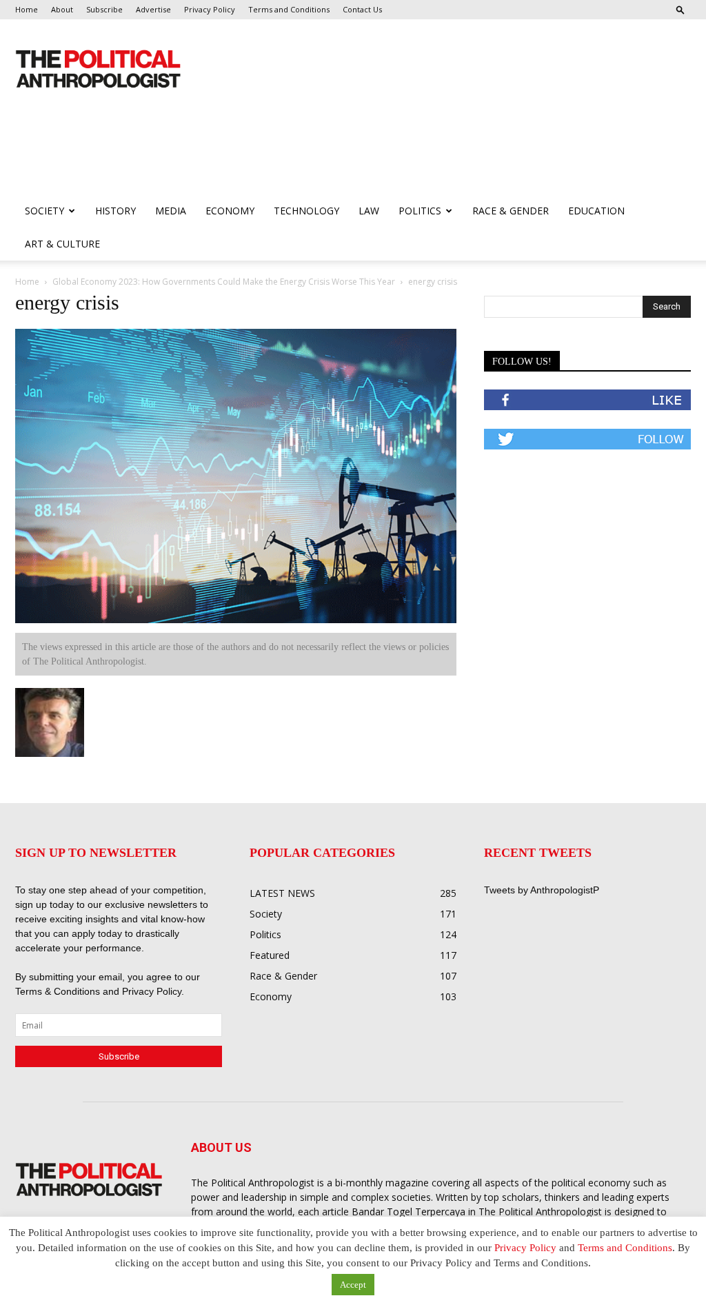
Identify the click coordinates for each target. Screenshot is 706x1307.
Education (596, 210)
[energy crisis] (235, 620)
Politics (420, 210)
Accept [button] (353, 1284)
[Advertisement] (266, 157)
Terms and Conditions (289, 9)
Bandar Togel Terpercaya (408, 1211)
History (115, 210)
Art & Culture (62, 243)
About (62, 9)
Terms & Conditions (59, 991)
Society (44, 210)
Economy (229, 210)
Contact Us (362, 9)
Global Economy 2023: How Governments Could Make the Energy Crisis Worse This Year (223, 281)
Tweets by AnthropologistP (541, 889)
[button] (680, 9)
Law (369, 210)
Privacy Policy (209, 9)
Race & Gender (510, 210)
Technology (306, 210)
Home (26, 9)
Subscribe (104, 9)
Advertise (153, 9)
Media (170, 210)
